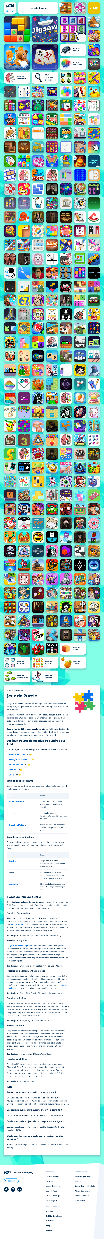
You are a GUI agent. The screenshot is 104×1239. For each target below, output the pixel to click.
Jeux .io (49, 1181)
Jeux (9, 690)
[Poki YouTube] (19, 1189)
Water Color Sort (16, 802)
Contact (78, 1181)
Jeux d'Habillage (53, 1196)
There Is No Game (17, 755)
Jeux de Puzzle (20, 690)
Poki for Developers (54, 1216)
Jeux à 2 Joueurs (53, 1186)
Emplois (49, 1230)
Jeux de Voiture (52, 1176)
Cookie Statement (82, 1196)
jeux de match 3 (18, 924)
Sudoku (12, 861)
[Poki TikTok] (6, 1189)
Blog (48, 1226)
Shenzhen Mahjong (17, 825)
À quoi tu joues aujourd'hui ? (13, 11)
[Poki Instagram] (13, 1189)
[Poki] (10, 5)
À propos (50, 1211)
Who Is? (12, 770)
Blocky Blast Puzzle (18, 760)
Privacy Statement (82, 1191)
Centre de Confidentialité (85, 1186)
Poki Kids (50, 1221)
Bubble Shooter (16, 765)
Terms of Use (80, 1201)
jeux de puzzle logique (20, 946)
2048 (11, 775)
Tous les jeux (51, 1201)
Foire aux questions (83, 1176)
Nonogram (13, 884)
